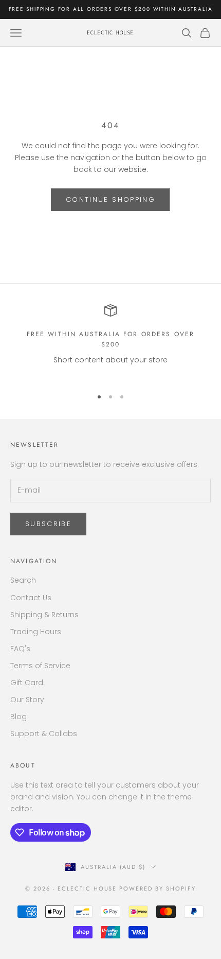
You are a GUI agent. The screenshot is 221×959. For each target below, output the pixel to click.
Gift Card (26, 682)
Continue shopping (110, 199)
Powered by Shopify (157, 888)
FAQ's (20, 648)
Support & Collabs (43, 733)
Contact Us (30, 597)
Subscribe (48, 524)
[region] (110, 341)
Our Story (27, 699)
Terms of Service (40, 665)
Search (23, 580)
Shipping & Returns (44, 614)
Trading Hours (35, 631)
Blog (18, 716)
